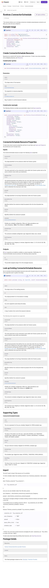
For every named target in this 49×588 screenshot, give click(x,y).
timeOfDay (7, 458)
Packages (9, 6)
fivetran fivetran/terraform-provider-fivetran (15, 546)
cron (6, 420)
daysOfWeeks (8, 428)
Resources (20, 57)
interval (6, 440)
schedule (7, 218)
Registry (4, 6)
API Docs (22, 6)
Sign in (38, 2)
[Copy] (46, 35)
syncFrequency (8, 237)
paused (6, 209)
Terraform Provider (30, 559)
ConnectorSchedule (29, 6)
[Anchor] (32, 14)
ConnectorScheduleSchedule (10, 219)
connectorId (7, 156)
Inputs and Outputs (40, 145)
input (31, 152)
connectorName (8, 165)
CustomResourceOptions (9, 96)
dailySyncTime (8, 175)
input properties (37, 108)
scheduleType (8, 228)
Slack (21, 2)
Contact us (32, 2)
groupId (6, 190)
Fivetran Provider (16, 6)
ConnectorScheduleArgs (35, 68)
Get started (44, 2)
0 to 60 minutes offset (40, 185)
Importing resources (36, 536)
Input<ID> (27, 279)
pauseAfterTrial (8, 199)
